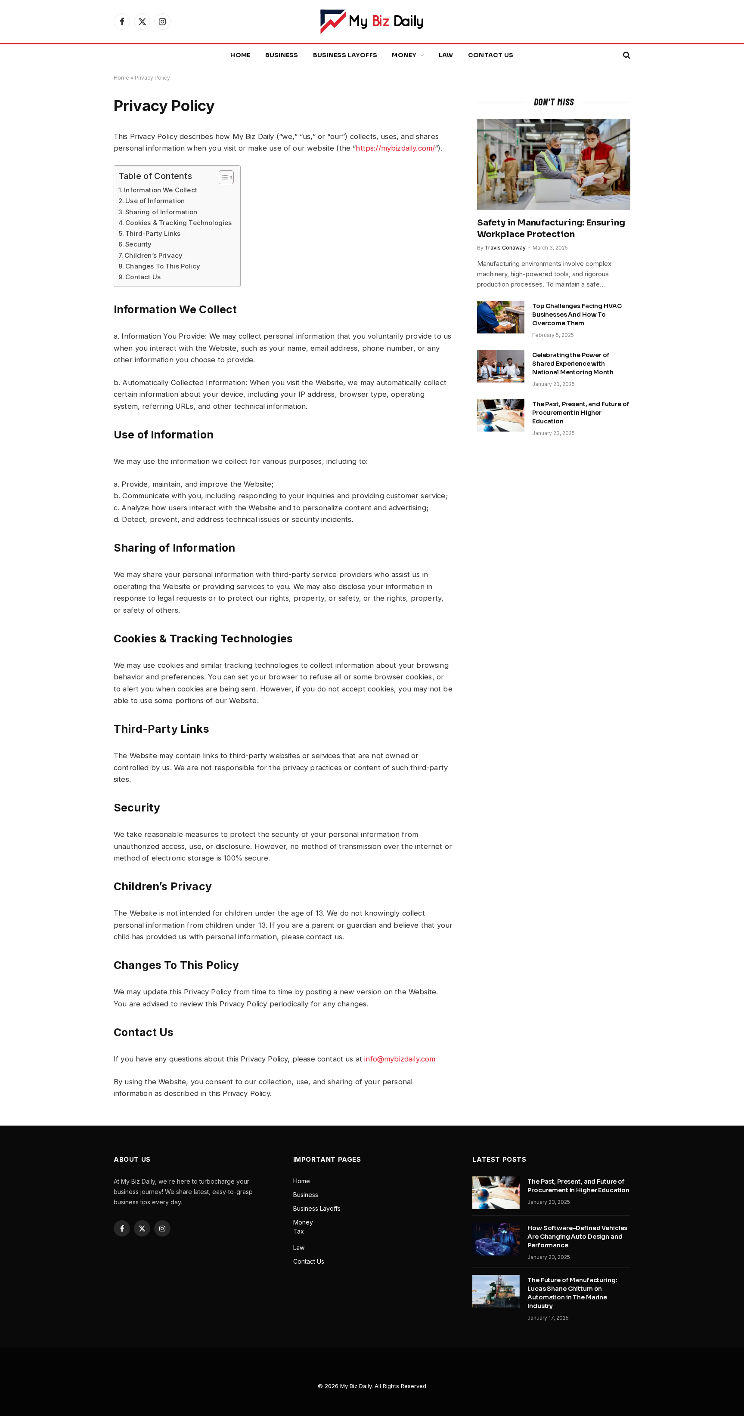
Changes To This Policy (162, 266)
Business (281, 55)
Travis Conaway (505, 247)
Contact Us (491, 55)
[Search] (625, 55)
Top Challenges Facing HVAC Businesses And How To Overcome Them (576, 314)
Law (446, 55)
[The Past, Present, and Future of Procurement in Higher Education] (500, 415)
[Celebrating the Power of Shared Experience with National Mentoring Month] (500, 366)
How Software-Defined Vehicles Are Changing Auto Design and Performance (577, 1236)
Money (404, 55)
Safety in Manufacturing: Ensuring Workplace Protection (551, 228)
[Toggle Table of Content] (222, 177)
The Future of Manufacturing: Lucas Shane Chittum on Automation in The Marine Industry (572, 1293)
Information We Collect (160, 190)
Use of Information (155, 201)
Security (138, 244)
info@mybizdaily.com (399, 1059)
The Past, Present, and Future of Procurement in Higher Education (580, 412)
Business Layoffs (345, 55)
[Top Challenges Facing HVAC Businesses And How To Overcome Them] (500, 317)
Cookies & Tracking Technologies (178, 223)
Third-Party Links (152, 233)
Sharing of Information (161, 212)
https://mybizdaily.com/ (395, 148)
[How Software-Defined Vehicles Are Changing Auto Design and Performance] (496, 1239)
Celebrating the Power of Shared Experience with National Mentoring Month (573, 363)
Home (240, 55)
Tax (298, 1231)
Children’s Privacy (153, 255)
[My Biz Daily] (372, 21)
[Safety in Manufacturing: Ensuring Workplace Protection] (553, 164)
